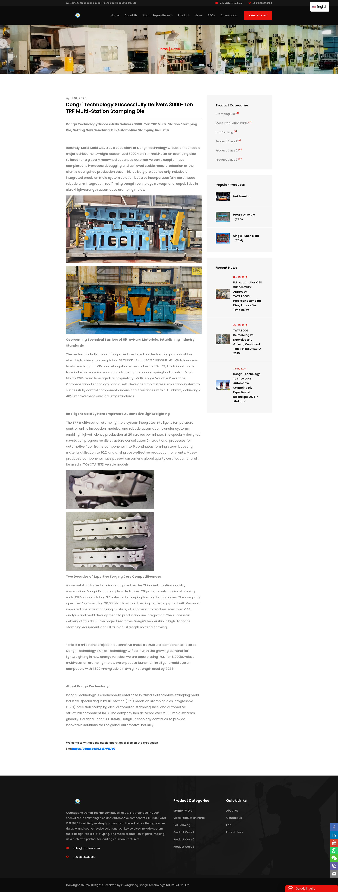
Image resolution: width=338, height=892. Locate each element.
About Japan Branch (158, 15)
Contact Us (258, 15)
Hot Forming (226, 132)
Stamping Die (227, 114)
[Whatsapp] (334, 850)
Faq (228, 825)
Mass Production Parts (234, 123)
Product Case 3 (229, 160)
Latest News (234, 832)
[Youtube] (334, 843)
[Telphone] (334, 866)
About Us (130, 15)
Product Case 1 (228, 141)
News (198, 15)
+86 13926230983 (262, 3)
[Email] (334, 874)
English (321, 6)
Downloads (228, 15)
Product (183, 15)
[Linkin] (334, 835)
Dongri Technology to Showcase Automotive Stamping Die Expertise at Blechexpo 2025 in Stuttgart (246, 387)
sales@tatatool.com (231, 3)
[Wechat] (334, 858)
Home (115, 15)
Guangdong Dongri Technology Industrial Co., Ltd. (155, 885)
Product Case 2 (229, 150)
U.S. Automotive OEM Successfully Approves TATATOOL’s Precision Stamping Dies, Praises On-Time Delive (247, 296)
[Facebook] (334, 827)
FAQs (211, 15)
